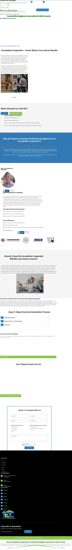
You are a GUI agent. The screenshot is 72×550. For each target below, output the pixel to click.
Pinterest (5, 506)
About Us (14, 9)
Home (9, 9)
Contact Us (32, 9)
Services (19, 9)
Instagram (5, 499)
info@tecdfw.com (37, 1)
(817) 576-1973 (55, 1)
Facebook (5, 490)
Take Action (7, 324)
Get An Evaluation (5, 356)
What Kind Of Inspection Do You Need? (38, 425)
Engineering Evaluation (9, 317)
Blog (27, 9)
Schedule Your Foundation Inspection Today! (10, 46)
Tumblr (5, 509)
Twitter (4, 493)
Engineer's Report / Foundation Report (13, 321)
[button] (14, 95)
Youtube (5, 502)
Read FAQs (4, 113)
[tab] (25, 317)
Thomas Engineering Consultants (26, 537)
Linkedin (5, 496)
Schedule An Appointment (42, 9)
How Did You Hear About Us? (17, 425)
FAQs (24, 9)
